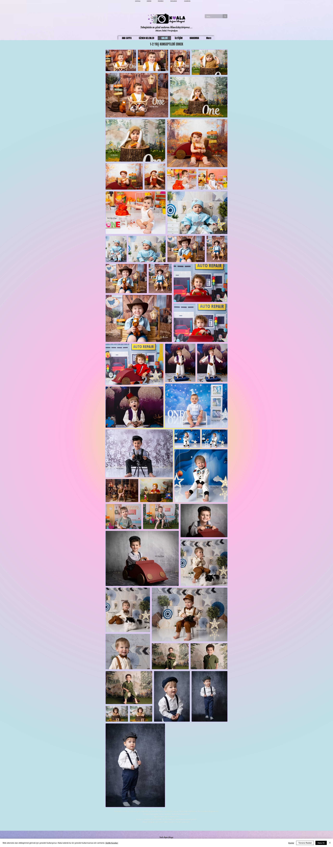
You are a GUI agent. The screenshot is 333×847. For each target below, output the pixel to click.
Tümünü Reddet (305, 843)
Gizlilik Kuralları (111, 843)
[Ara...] (225, 16)
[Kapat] (329, 843)
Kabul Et (321, 843)
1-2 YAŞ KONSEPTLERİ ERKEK (166, 44)
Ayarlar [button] (291, 843)
